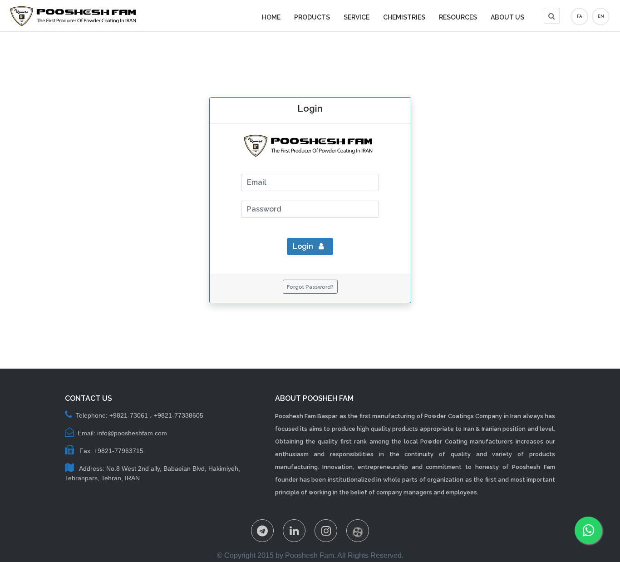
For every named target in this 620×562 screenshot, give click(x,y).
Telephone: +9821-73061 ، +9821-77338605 (139, 415)
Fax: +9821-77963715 (110, 450)
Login (304, 246)
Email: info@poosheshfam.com (122, 433)
